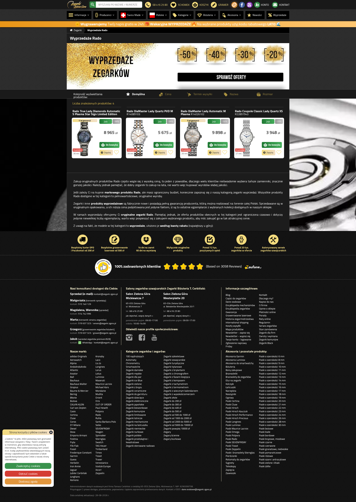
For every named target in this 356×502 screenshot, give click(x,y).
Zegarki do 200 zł (172, 401)
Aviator (74, 373)
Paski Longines (233, 421)
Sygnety (230, 463)
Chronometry (133, 363)
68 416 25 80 (136, 311)
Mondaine (100, 391)
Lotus (98, 373)
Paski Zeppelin (233, 449)
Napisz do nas (266, 301)
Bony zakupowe (234, 370)
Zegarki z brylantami (174, 370)
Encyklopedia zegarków (238, 308)
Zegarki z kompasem (174, 380)
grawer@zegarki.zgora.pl (104, 333)
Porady (262, 315)
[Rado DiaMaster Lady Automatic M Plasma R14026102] (193, 138)
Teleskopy (231, 466)
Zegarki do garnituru (136, 394)
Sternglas (100, 439)
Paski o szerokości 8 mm (271, 360)
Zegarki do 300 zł (172, 404)
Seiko (98, 425)
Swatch (99, 442)
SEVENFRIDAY (102, 428)
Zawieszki (231, 473)
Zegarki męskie (134, 373)
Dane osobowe (233, 301)
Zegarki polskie (133, 435)
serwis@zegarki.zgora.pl (104, 323)
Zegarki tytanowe (173, 366)
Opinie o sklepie (267, 308)
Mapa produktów (234, 329)
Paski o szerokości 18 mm (272, 394)
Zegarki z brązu (134, 387)
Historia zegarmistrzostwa (240, 319)
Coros (73, 421)
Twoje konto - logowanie (238, 339)
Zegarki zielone (134, 384)
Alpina (73, 363)
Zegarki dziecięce (135, 397)
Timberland (101, 449)
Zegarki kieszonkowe (137, 408)
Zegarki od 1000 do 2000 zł (178, 418)
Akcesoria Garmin (235, 356)
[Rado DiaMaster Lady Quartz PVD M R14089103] (138, 138)
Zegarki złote (170, 397)
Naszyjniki (231, 394)
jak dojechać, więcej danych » (139, 316)
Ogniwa (230, 397)
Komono (74, 480)
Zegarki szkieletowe (174, 356)
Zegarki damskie (134, 370)
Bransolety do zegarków (238, 377)
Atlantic (74, 370)
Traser (98, 459)
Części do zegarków (236, 298)
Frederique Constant (81, 452)
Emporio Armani (78, 435)
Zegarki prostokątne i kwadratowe (137, 441)
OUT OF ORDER (103, 404)
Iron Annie (75, 466)
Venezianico (101, 463)
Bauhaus (74, 380)
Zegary (167, 432)
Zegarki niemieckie (135, 428)
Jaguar (73, 470)
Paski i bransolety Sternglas (240, 452)
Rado (96, 114)
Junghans (75, 476)
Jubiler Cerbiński (78, 473)
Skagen (99, 432)
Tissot (98, 456)
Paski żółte (265, 466)
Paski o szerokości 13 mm (272, 377)
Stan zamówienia (268, 329)
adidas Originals (78, 356)
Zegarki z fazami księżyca (177, 377)
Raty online (265, 319)
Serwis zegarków (268, 326)
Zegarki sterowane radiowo (140, 446)
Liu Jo (98, 363)
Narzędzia (231, 391)
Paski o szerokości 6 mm (271, 356)
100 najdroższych (135, 356)
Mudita (99, 394)
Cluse (73, 418)
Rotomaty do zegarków (238, 459)
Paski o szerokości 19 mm (272, 397)
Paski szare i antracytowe (272, 459)
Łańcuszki (231, 387)
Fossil (73, 449)
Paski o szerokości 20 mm (272, 401)
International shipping (237, 322)
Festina (74, 439)
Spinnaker (100, 435)
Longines (100, 366)
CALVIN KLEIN (77, 404)
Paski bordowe (266, 435)
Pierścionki (231, 456)
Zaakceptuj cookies (28, 466)
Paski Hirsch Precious (237, 418)
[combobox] (119, 4)
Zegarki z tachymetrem (176, 384)
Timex (98, 452)
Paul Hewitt (101, 408)
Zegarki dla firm (267, 332)
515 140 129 (84, 304)
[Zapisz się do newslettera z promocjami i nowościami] (234, 5)
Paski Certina (232, 401)
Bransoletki (232, 373)
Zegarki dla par (133, 377)
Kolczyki (230, 384)
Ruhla (98, 418)
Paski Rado (231, 439)
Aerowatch (76, 360)
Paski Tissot (232, 446)
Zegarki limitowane (136, 415)
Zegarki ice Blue (134, 380)
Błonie (73, 397)
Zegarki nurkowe (134, 432)
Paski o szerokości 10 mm (272, 366)
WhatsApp (86, 342)
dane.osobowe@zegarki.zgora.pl (197, 489)
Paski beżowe (266, 428)
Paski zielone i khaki (269, 463)
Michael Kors (102, 387)
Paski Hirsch (232, 408)
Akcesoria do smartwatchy (239, 363)
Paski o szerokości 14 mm (272, 380)
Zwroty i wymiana (268, 336)
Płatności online (267, 312)
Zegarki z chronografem (176, 373)
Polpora (99, 411)
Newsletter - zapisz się (238, 332)
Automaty (131, 360)
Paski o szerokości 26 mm (272, 418)
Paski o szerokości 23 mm (272, 411)
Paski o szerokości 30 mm (272, 425)
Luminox (99, 377)
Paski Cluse (231, 404)
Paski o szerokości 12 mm (272, 373)
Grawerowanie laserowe (238, 315)
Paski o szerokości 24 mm (272, 415)
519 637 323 (84, 323)
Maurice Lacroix (103, 384)
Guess (73, 459)
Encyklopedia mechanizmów (240, 305)
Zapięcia (230, 470)
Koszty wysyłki (233, 326)
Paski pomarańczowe (270, 452)
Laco (97, 360)
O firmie (263, 305)
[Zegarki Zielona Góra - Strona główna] (76, 4)
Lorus (98, 370)
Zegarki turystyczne (174, 363)
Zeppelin (99, 473)
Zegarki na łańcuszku (137, 425)
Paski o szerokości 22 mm (272, 408)
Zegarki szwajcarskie (174, 360)
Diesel (73, 428)
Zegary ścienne (171, 435)
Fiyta (72, 442)
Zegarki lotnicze (134, 418)
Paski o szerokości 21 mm (272, 404)
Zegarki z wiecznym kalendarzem (181, 391)
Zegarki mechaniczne (137, 421)
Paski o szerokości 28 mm (272, 421)
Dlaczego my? (266, 298)
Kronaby (99, 356)
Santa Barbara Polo (105, 421)
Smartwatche (133, 366)
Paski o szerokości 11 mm (272, 370)
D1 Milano (75, 425)
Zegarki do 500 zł (172, 411)
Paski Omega (232, 432)
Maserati (100, 380)
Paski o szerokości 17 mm (272, 391)
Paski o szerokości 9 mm (271, 363)
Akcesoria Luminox (235, 360)
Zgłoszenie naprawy (236, 343)
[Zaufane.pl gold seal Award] (103, 267)
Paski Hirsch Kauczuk (237, 411)
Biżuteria (230, 366)
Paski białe (264, 432)
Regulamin (264, 322)
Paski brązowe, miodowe (272, 439)
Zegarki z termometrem (176, 387)
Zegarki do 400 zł (172, 408)
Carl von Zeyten (78, 408)
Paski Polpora (233, 435)
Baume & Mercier (79, 391)
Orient (98, 397)
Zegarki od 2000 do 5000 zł (178, 421)
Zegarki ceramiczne (136, 391)
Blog (228, 295)
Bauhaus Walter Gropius (78, 386)
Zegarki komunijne (268, 339)
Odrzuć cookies (28, 473)
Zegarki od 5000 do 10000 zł (178, 425)
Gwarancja (231, 312)
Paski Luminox (233, 425)
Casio (73, 411)
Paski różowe (266, 456)
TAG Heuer (101, 446)
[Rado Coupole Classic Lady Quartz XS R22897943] (247, 138)
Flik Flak (74, 446)
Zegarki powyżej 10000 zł (177, 428)
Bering (73, 394)
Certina (74, 415)
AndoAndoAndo (78, 366)
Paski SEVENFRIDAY (236, 442)
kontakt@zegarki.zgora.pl (106, 294)
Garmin (74, 456)
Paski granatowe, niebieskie (273, 449)
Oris (97, 401)
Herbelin (74, 463)
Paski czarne (265, 442)
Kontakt (263, 295)
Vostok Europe (103, 466)
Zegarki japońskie (135, 404)
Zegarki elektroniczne (137, 401)
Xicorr (98, 470)
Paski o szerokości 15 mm (272, 384)
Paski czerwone (267, 446)
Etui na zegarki (233, 380)
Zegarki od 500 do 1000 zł (177, 415)
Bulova (73, 401)
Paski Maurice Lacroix (237, 428)
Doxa (72, 432)
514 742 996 (84, 314)
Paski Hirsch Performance (239, 415)
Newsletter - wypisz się (238, 336)
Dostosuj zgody (28, 481)
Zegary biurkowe (172, 439)
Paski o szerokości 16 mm (272, 387)
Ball (72, 377)
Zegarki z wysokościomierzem (179, 394)
